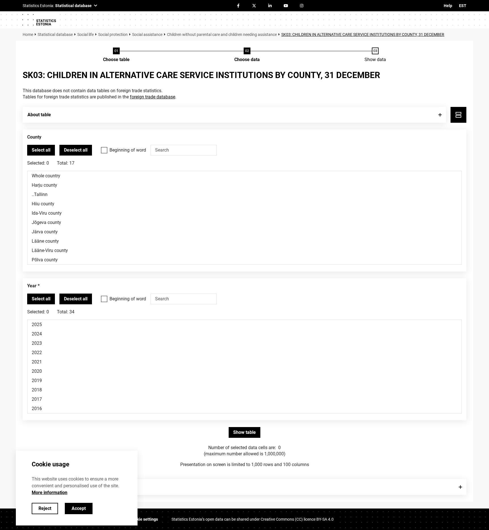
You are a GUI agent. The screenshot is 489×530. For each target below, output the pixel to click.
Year (32, 285)
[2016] (244, 408)
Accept (79, 508)
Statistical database (55, 34)
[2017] (244, 399)
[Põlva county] (244, 259)
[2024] (244, 334)
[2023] (244, 343)
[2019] (244, 380)
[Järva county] (244, 231)
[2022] (244, 352)
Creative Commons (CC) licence (297, 519)
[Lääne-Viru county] (244, 250)
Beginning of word (128, 150)
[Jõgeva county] (244, 222)
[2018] (244, 390)
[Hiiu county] (244, 203)
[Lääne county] (244, 241)
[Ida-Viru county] (244, 213)
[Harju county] (244, 185)
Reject (44, 508)
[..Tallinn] (244, 194)
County (34, 137)
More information (49, 492)
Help (448, 5)
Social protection (113, 34)
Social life (85, 34)
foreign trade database (152, 97)
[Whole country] (244, 175)
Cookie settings (144, 519)
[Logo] (39, 19)
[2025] (244, 324)
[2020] (244, 371)
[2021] (244, 362)
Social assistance (147, 34)
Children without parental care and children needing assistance (222, 34)
